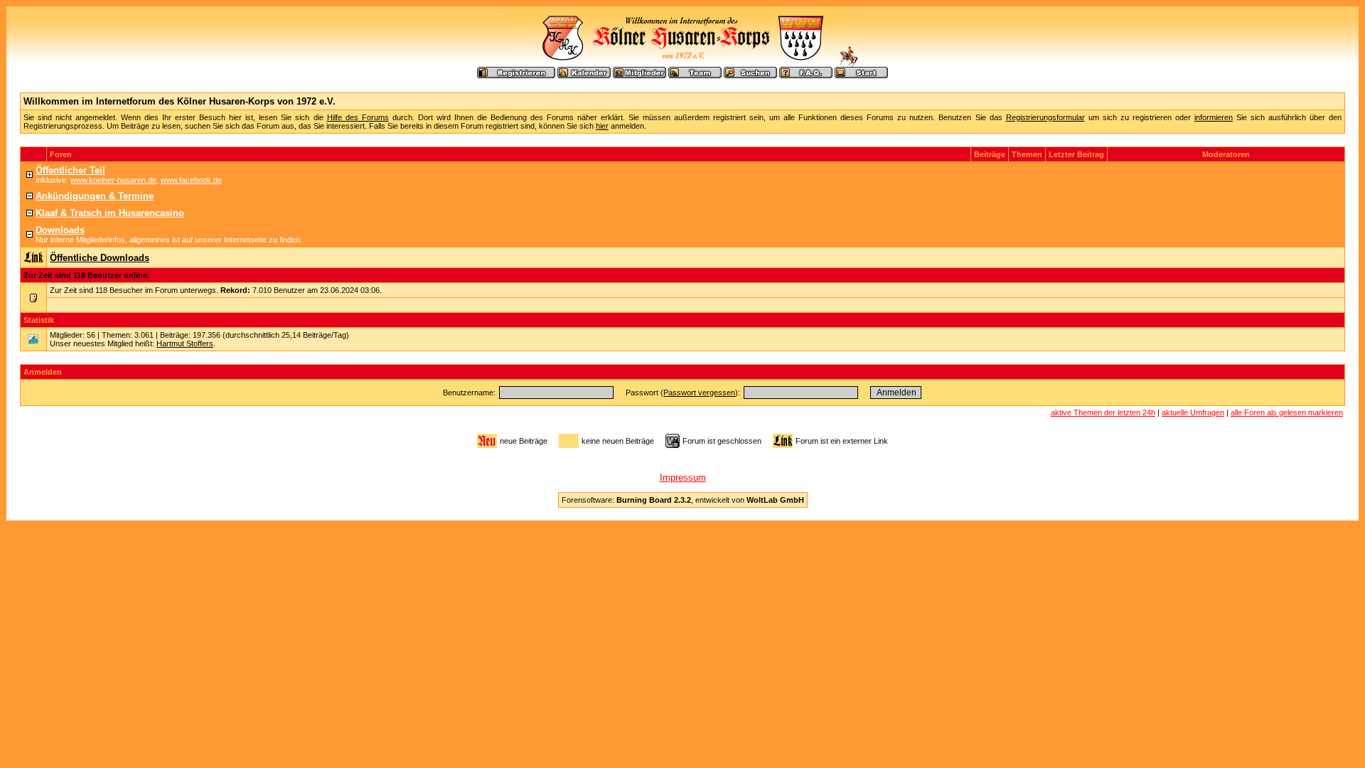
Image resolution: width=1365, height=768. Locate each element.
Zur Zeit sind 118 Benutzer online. (86, 275)
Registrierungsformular (1045, 117)
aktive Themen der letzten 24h (1103, 412)
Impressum (683, 477)
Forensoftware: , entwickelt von (683, 500)
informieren (1213, 117)
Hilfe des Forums (358, 117)
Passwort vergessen (699, 392)
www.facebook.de (191, 180)
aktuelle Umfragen (1193, 412)
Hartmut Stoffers (184, 343)
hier (602, 126)
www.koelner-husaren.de (113, 180)
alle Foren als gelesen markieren (1287, 412)
